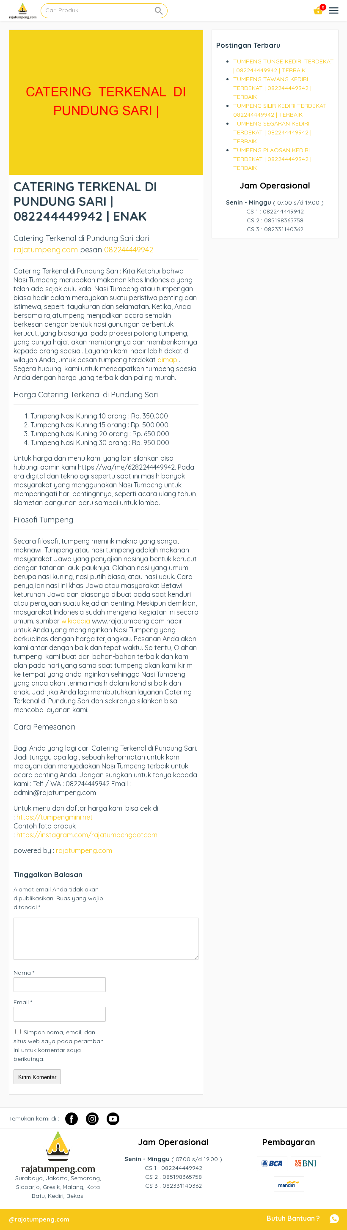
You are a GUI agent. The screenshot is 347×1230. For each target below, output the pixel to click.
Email (23, 1002)
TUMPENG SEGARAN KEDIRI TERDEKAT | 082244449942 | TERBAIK (272, 132)
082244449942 (128, 249)
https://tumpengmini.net (55, 817)
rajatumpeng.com (46, 249)
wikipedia (75, 621)
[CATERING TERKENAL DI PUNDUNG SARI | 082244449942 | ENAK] (106, 170)
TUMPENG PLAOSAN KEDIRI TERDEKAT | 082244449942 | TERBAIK (272, 159)
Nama (24, 972)
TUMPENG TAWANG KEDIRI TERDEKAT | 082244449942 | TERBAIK (272, 88)
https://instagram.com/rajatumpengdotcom (87, 835)
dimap (167, 359)
